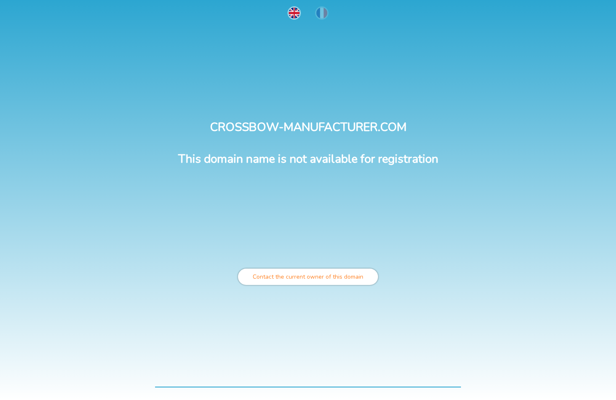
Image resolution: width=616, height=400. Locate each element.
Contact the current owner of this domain (308, 277)
